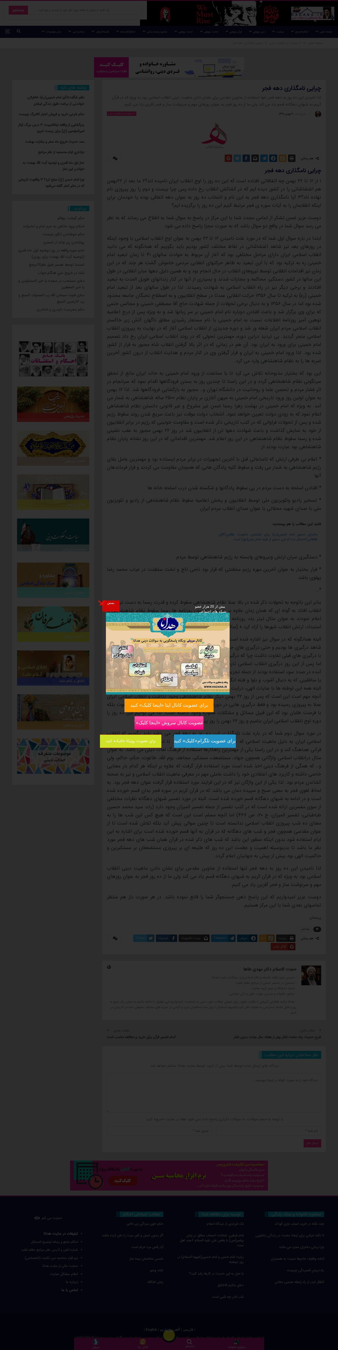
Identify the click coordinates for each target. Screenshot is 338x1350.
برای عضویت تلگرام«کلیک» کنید (205, 740)
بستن (111, 602)
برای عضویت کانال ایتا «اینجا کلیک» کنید (169, 705)
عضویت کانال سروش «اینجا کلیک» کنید (168, 722)
